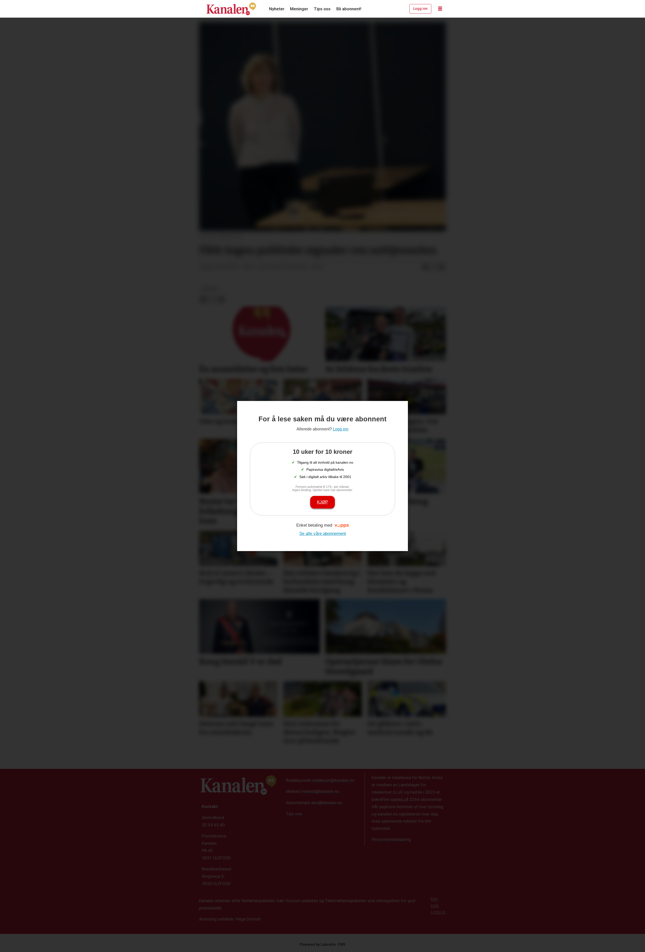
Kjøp (322, 502)
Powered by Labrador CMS (322, 944)
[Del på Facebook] (425, 267)
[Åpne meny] (440, 9)
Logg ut (438, 911)
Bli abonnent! (348, 8)
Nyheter (276, 8)
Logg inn (420, 9)
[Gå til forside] (231, 9)
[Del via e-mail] (441, 267)
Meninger (299, 8)
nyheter (210, 289)
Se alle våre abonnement (322, 533)
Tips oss (322, 8)
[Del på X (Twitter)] (433, 267)
